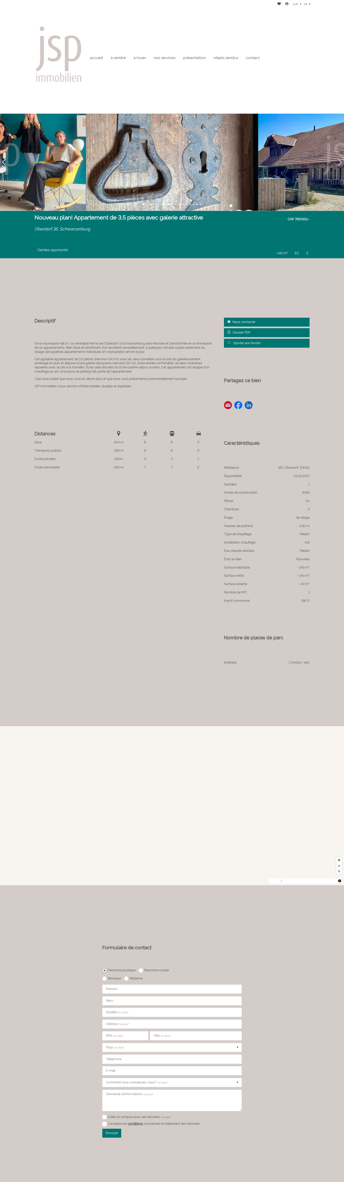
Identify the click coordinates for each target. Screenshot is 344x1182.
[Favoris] (279, 4)
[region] (172, 805)
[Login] (287, 4)
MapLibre (275, 880)
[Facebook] (238, 405)
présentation (194, 57)
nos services (165, 57)
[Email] (228, 405)
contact (253, 57)
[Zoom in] (339, 860)
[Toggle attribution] (339, 880)
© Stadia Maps (290, 880)
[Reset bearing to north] (339, 871)
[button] (4, 162)
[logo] (59, 57)
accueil (96, 57)
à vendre (118, 57)
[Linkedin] (249, 405)
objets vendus (225, 57)
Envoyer (112, 1133)
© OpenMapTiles (307, 880)
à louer (140, 57)
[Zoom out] (339, 866)
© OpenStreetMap (326, 880)
